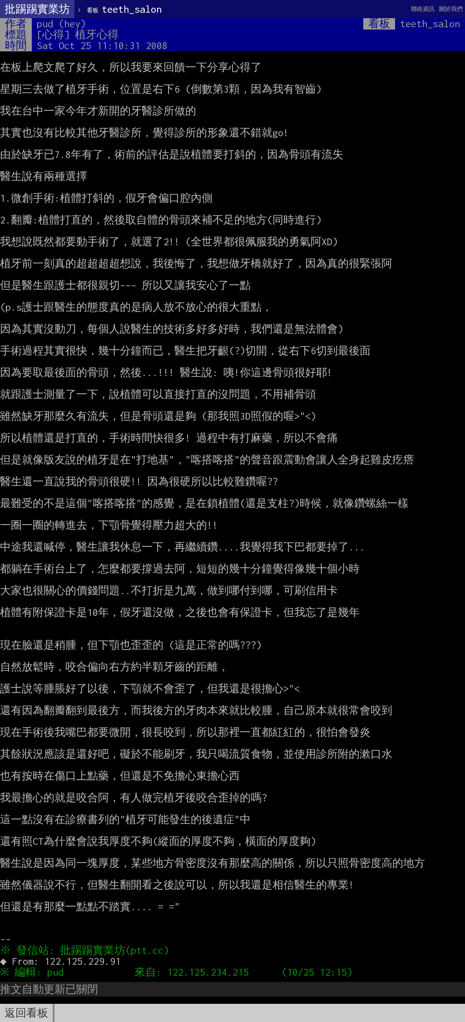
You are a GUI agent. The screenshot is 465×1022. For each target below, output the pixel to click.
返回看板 (26, 1013)
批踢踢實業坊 (37, 9)
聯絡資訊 (423, 9)
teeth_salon (124, 9)
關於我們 (451, 9)
